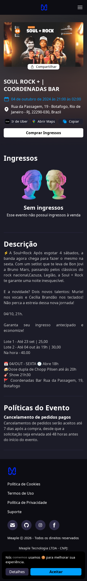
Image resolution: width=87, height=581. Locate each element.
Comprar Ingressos (43, 132)
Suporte (14, 511)
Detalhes (17, 571)
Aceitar (56, 571)
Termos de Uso (20, 493)
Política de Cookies (23, 484)
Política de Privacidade (27, 502)
